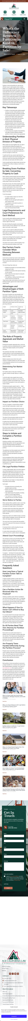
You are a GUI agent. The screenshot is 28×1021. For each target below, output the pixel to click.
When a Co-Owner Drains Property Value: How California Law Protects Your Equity (13, 747)
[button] (24, 19)
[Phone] (22, 12)
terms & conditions (14, 876)
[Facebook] (10, 974)
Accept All (14, 1016)
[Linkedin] (18, 974)
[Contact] (2, 18)
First (5, 838)
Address (5, 14)
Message (6, 861)
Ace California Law (7, 668)
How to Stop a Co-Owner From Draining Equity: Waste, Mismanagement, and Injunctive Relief (13, 768)
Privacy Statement (14, 1019)
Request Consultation (8, 18)
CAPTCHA (6, 884)
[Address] (5, 12)
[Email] (14, 12)
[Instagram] (13, 974)
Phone (5, 854)
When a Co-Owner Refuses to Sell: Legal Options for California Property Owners (14, 705)
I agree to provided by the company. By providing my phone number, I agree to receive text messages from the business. (15, 878)
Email (5, 847)
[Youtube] (15, 974)
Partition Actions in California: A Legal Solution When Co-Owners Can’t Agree (13, 726)
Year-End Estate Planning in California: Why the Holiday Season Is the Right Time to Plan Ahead (14, 789)
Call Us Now (23, 14)
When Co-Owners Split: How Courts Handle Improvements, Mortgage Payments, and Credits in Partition (14, 697)
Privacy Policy (17, 880)
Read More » (5, 701)
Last (5, 843)
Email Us (14, 14)
